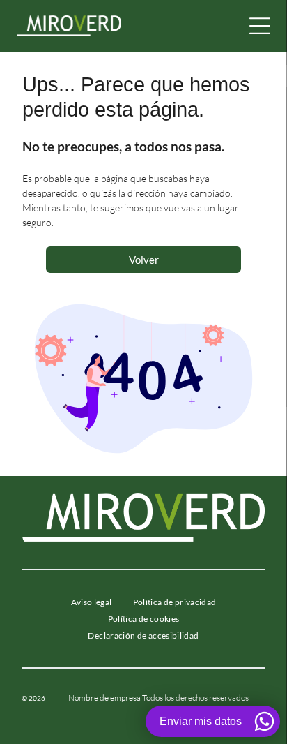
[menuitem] (92, 602)
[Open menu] (259, 25)
